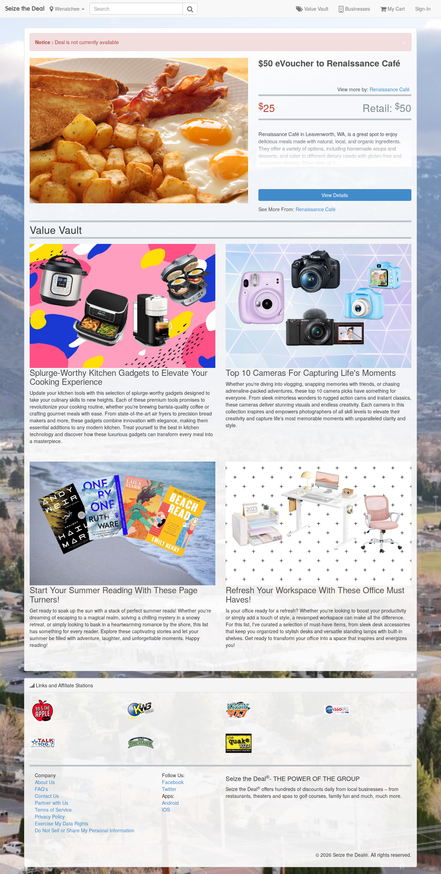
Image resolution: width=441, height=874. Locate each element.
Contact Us (47, 795)
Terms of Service (53, 809)
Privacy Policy (50, 816)
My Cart (395, 8)
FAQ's (41, 788)
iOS (166, 809)
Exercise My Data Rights (61, 823)
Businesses (357, 8)
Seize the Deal (24, 8)
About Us (45, 782)
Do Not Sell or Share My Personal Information (84, 830)
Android (170, 802)
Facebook (173, 782)
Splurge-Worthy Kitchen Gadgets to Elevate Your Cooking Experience (118, 376)
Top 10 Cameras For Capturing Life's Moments (311, 372)
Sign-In (423, 8)
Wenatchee (67, 8)
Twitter (169, 788)
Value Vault (315, 8)
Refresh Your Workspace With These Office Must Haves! (315, 594)
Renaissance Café (390, 89)
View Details (334, 195)
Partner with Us (51, 802)
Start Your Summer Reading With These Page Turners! (113, 594)
